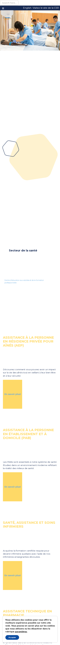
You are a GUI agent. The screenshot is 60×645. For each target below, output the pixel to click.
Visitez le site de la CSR (46, 7)
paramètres (21, 631)
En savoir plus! (12, 394)
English (27, 7)
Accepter (12, 637)
